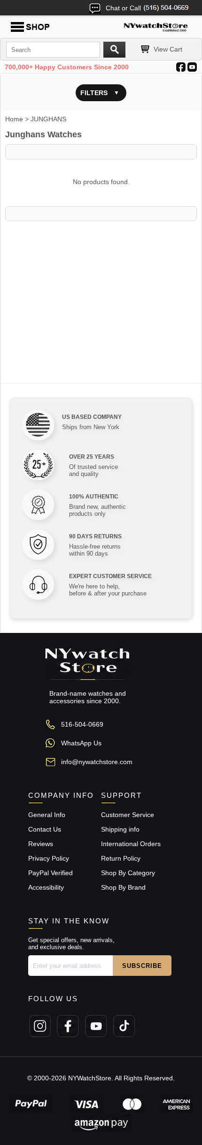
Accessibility (46, 887)
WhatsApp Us (81, 743)
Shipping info (120, 829)
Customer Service (127, 814)
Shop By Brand (123, 887)
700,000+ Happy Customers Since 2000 (67, 67)
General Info (46, 814)
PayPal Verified (50, 873)
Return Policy (120, 858)
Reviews (40, 844)
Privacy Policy (48, 858)
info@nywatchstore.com (96, 762)
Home (14, 119)
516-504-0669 (82, 724)
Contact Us (44, 829)
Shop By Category (128, 873)
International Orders (131, 844)
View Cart (168, 49)
